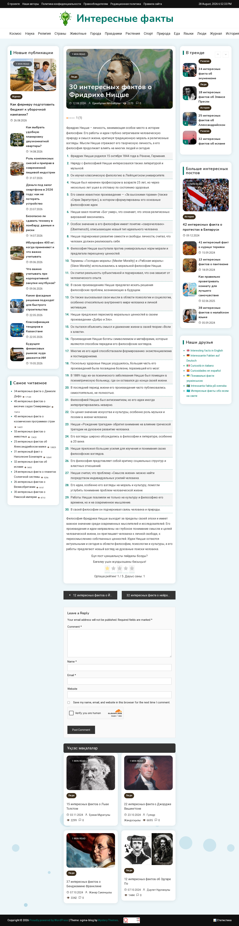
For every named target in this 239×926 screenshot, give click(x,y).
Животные (78, 33)
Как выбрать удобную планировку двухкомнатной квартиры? (37, 136)
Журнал (216, 33)
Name (72, 661)
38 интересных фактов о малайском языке (213, 312)
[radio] (107, 569)
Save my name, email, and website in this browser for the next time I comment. (121, 702)
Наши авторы (30, 3)
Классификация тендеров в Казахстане (37, 326)
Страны (60, 33)
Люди (201, 33)
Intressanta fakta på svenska (208, 385)
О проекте (13, 3)
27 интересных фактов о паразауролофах (211, 144)
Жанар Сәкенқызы (100, 892)
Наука (29, 33)
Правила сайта (153, 3)
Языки (188, 33)
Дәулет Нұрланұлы (158, 889)
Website (72, 688)
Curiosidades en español (205, 370)
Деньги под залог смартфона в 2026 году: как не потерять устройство (39, 194)
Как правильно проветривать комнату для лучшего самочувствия (209, 286)
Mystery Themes (108, 920)
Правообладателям (96, 3)
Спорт (148, 33)
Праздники (113, 33)
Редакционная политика (126, 3)
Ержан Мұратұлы (99, 814)
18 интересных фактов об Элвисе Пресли (211, 74)
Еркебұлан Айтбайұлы (106, 103)
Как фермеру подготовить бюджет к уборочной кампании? (32, 109)
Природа (163, 33)
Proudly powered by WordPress (49, 920)
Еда (177, 33)
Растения (133, 33)
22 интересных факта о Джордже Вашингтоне (147, 806)
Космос (15, 33)
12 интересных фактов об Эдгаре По (147, 881)
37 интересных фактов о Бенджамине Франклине (83, 884)
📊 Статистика (222, 920)
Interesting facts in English (206, 350)
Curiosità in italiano (202, 365)
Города (95, 33)
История (204, 84)
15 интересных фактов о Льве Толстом (87, 806)
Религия (44, 33)
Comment (74, 626)
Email (71, 675)
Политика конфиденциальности (61, 3)
